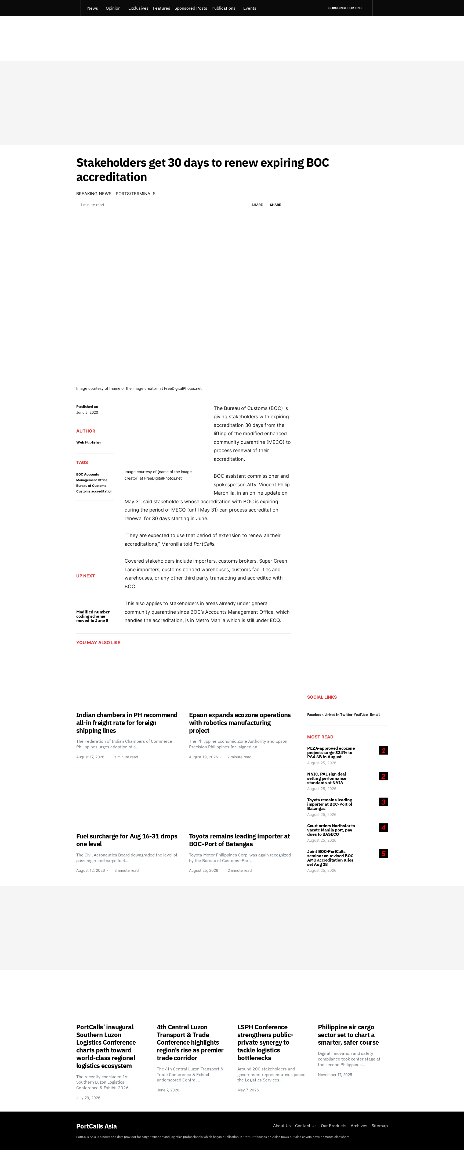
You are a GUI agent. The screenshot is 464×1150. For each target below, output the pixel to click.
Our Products (333, 1125)
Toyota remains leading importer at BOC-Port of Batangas (329, 804)
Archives (359, 1125)
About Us (282, 1125)
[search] (380, 8)
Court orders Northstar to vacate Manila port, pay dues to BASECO (331, 830)
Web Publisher (88, 442)
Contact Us (306, 1125)
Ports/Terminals (135, 193)
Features (161, 8)
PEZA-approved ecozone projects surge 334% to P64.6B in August (331, 752)
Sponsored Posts (191, 8)
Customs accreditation (94, 491)
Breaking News (93, 193)
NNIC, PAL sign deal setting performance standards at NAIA (326, 778)
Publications (223, 8)
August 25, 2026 (321, 762)
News (92, 8)
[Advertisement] (232, 102)
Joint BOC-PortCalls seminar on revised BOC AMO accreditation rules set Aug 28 (330, 858)
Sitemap (380, 1125)
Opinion (113, 8)
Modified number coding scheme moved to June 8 (93, 616)
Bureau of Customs (91, 486)
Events (249, 8)
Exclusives (138, 8)
